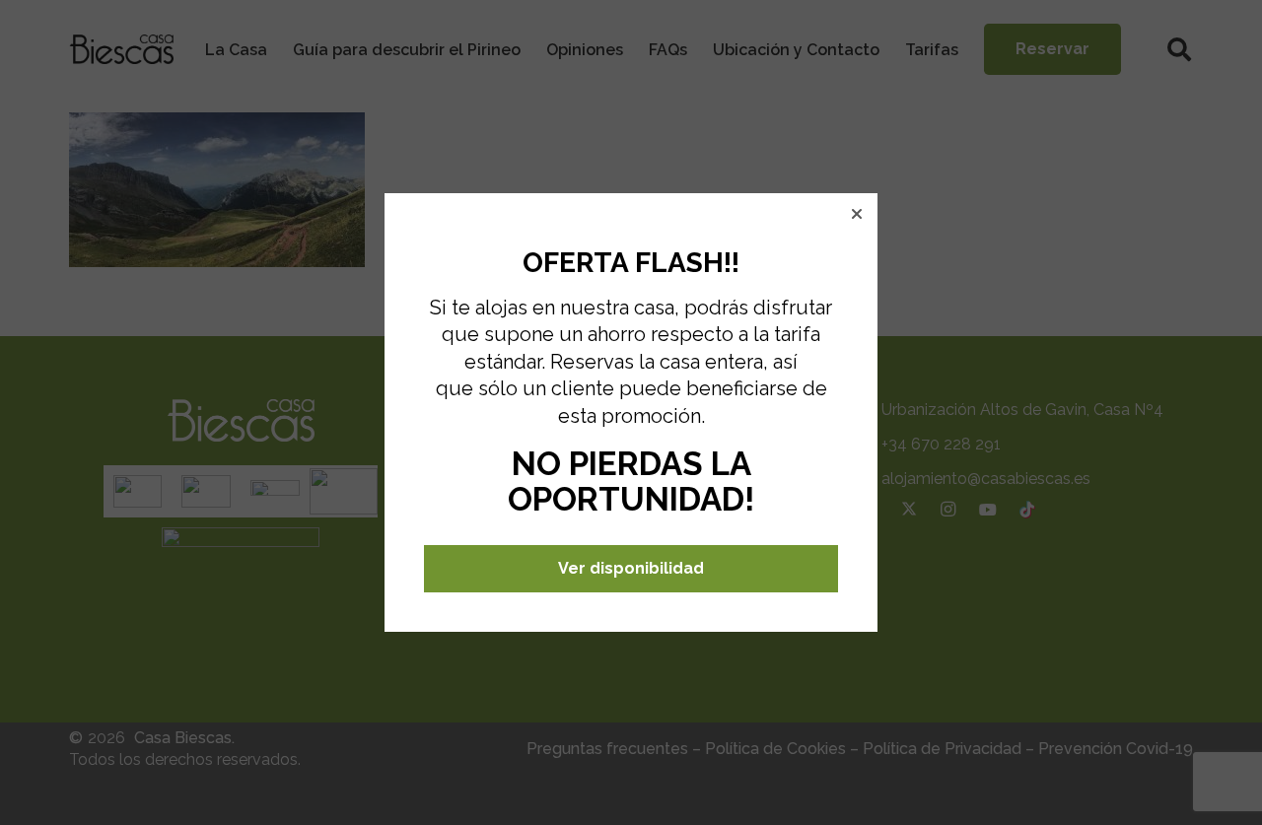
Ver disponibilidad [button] (631, 568)
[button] (857, 214)
